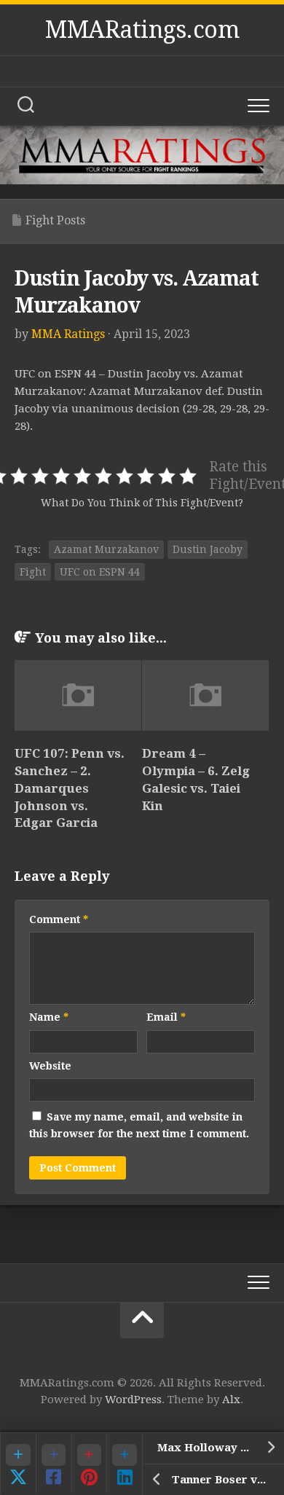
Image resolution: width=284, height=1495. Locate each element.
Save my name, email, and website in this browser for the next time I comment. (139, 1125)
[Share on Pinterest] (89, 1463)
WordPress (133, 1399)
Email (166, 1017)
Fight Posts (55, 220)
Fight (33, 572)
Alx (231, 1399)
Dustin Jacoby (207, 549)
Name (48, 1017)
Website (50, 1066)
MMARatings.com (142, 30)
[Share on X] (18, 1463)
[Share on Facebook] (53, 1463)
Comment (58, 919)
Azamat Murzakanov (106, 549)
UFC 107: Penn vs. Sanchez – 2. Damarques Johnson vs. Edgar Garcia (70, 788)
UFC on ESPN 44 (100, 572)
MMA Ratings (68, 334)
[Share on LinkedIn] (124, 1463)
